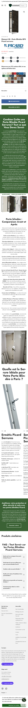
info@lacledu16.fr (5, 679)
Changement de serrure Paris (21, 642)
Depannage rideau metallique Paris (20, 619)
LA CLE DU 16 (4, 36)
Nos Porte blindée (20, 609)
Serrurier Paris (4, 611)
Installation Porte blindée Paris (21, 638)
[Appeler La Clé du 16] (24, 700)
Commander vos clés (20, 629)
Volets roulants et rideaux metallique (21, 623)
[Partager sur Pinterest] (12, 96)
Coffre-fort (18, 627)
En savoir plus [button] (16, 701)
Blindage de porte (19, 611)
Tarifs (17, 634)
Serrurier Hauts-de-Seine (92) (6, 614)
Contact (17, 632)
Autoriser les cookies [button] (14, 705)
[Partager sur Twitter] (10, 96)
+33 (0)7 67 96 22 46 (6, 676)
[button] (23, 5)
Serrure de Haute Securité (19, 615)
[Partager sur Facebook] (7, 96)
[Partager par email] (15, 96)
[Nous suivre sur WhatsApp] (6, 689)
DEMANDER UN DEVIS (14, 107)
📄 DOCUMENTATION (14, 101)
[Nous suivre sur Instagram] (2, 689)
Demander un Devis (14, 525)
